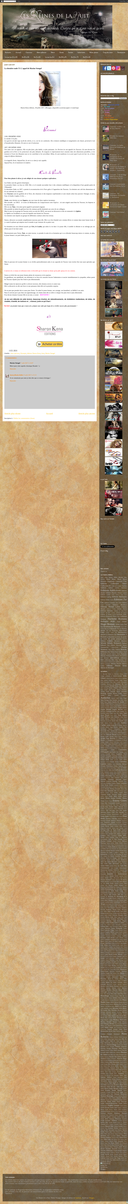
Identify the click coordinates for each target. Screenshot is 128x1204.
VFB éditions (115, 656)
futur (42, 353)
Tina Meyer (114, 1139)
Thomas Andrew (106, 1137)
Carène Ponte (116, 747)
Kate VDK (107, 907)
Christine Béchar (121, 764)
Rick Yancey (120, 1064)
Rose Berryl (119, 1070)
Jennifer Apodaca (116, 872)
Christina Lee (111, 764)
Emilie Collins (122, 794)
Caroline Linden (109, 747)
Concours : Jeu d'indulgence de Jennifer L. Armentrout (117, 195)
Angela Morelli (117, 709)
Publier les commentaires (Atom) (24, 418)
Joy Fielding (117, 887)
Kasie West (120, 902)
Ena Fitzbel (109, 807)
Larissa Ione (105, 926)
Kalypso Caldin (116, 898)
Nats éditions (111, 645)
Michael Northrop (116, 1012)
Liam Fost (121, 941)
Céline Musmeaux (117, 776)
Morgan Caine (117, 1022)
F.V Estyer (123, 814)
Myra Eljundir (118, 1023)
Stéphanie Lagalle (106, 1117)
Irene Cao (105, 848)
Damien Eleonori (105, 777)
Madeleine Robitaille (115, 971)
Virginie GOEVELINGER (112, 1152)
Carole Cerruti (105, 746)
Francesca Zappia (109, 822)
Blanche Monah (111, 734)
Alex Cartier (116, 682)
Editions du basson (121, 612)
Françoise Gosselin (121, 822)
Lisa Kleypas (111, 949)
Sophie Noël (113, 1107)
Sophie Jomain (113, 1105)
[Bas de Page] (127, 1203)
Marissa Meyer (117, 990)
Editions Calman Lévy (108, 594)
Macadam (117, 641)
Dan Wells (124, 777)
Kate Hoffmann (119, 906)
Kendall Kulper (109, 913)
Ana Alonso (115, 704)
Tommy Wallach (109, 1141)
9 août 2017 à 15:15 (30, 375)
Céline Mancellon (106, 776)
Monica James (108, 1020)
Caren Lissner (123, 742)
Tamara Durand (118, 1126)
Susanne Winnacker (115, 1119)
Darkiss (124, 586)
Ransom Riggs (122, 1058)
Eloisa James (109, 792)
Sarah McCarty (111, 1086)
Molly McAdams (118, 1018)
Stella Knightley (122, 1109)
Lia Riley (115, 941)
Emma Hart (104, 803)
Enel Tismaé (119, 807)
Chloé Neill (105, 759)
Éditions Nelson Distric (110, 661)
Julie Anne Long (117, 891)
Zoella (122, 1158)
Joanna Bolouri (105, 881)
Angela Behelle (106, 709)
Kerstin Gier (122, 915)
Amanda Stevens (112, 693)
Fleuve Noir (116, 616)
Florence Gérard (105, 820)
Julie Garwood (117, 893)
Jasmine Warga (113, 865)
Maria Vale (123, 979)
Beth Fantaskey (122, 733)
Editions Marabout (120, 605)
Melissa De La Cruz (120, 1004)
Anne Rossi (123, 717)
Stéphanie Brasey (113, 1115)
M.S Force (117, 969)
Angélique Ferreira (111, 711)
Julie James (124, 893)
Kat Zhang (114, 904)
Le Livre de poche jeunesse (111, 639)
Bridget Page (105, 738)
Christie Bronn (114, 762)
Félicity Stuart (109, 826)
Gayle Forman (105, 832)
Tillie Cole (107, 1139)
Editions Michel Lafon (110, 607)
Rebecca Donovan (113, 1060)
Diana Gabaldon (121, 783)
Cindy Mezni (113, 768)
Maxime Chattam (109, 1000)
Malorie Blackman (106, 975)
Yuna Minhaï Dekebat (116, 1156)
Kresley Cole (111, 921)
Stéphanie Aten (104, 1115)
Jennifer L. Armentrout (117, 874)
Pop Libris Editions (114, 649)
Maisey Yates (116, 973)
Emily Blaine (105, 798)
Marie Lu (109, 982)
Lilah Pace (108, 943)
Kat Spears (109, 904)
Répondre (13, 369)
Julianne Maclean (105, 891)
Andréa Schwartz (105, 707)
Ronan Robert (104, 1069)
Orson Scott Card (107, 1041)
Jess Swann (123, 878)
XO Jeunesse (105, 658)
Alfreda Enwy (113, 686)
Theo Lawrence (111, 1135)
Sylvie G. (119, 1122)
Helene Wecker (110, 843)
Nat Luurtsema (118, 1027)
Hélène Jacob (119, 624)
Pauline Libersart (121, 1046)
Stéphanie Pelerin (115, 1117)
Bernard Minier (122, 731)
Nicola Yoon (112, 1031)
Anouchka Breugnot (115, 719)
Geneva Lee (104, 833)
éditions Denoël (116, 663)
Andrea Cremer (105, 706)
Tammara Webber (113, 1128)
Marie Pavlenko (118, 982)
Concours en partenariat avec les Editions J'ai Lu (117, 185)
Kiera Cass (109, 917)
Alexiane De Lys (121, 684)
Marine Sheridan (114, 986)
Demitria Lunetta (111, 783)
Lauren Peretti (118, 932)
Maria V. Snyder (113, 979)
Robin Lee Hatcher (121, 1066)
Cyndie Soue (113, 772)
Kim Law (124, 917)
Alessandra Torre (108, 682)
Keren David (104, 915)
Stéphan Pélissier (122, 1111)
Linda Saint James (122, 945)
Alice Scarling (104, 688)
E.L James (120, 787)
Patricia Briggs (112, 1045)
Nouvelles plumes (121, 645)
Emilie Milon (113, 796)
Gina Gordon (110, 837)
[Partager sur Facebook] (15, 350)
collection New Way (111, 660)
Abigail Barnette (110, 678)
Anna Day (116, 713)
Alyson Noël (105, 691)
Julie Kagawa (104, 894)
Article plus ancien (86, 413)
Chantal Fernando (106, 756)
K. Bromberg (118, 896)
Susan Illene (104, 1119)
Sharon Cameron (118, 1096)
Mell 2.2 (118, 1006)
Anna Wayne (105, 715)
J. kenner (121, 852)
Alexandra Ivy (110, 684)
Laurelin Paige (109, 930)
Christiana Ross (105, 762)
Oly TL (124, 1039)
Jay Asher (120, 866)
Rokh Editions (119, 652)
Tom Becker (121, 1139)
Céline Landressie (122, 774)
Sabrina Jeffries (106, 1077)
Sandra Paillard (112, 1081)
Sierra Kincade (116, 1098)
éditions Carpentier (105, 663)
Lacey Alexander (116, 924)
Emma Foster (108, 801)
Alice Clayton (123, 686)
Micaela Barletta (122, 1010)
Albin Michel (108, 577)
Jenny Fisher (104, 878)
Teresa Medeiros (116, 1132)
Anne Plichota (105, 717)
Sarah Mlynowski (121, 1086)
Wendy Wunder (114, 1154)
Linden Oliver (104, 947)
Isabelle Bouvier (110, 850)
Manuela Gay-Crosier (116, 975)
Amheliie (105, 697)
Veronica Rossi (109, 1147)
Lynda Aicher (107, 964)
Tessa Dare (104, 1134)
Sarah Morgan (113, 1088)
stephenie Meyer (106, 1162)
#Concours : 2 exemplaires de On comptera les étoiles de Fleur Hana (117, 157)
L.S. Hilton (107, 924)
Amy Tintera (107, 702)
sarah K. (118, 1160)
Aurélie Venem (110, 725)
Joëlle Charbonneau (107, 889)
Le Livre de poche (121, 637)
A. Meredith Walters (117, 674)
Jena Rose (108, 872)
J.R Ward (124, 854)
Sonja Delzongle (122, 1101)
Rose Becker (111, 1070)
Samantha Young (110, 1079)
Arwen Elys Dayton (117, 721)
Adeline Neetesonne (109, 680)
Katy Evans (111, 911)
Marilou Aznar (105, 986)
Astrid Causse (108, 723)
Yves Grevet (109, 1158)
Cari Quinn (104, 744)
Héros (53, 52)
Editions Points (111, 609)
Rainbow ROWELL (111, 1058)
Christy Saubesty (118, 766)
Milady (103, 643)
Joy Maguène (123, 887)
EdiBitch (103, 588)
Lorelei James (120, 952)
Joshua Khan (109, 887)
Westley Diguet (123, 1154)
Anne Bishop (122, 715)
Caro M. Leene (122, 744)
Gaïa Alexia (113, 832)
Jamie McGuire (112, 862)
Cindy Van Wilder (122, 768)
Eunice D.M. (111, 812)
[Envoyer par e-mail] (10, 350)
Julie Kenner (113, 894)
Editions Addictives (111, 590)
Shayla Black (107, 1098)
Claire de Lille (104, 770)
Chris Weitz (123, 759)
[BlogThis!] (11, 350)
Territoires (109, 656)
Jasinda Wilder (105, 866)
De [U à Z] (86, 57)
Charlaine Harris (117, 756)
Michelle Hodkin (122, 1014)
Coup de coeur (108, 52)
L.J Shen (121, 922)
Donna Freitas (123, 785)
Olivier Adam (117, 1039)
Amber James (106, 695)
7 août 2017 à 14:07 (27, 363)
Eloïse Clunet (118, 792)
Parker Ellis (103, 1044)
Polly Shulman (116, 1052)
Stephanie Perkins (105, 1111)
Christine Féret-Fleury (107, 766)
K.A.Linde (109, 898)
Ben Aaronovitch (112, 731)
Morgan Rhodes (109, 1023)
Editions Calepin (122, 593)
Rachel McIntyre (105, 1056)
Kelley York (119, 911)
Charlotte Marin (122, 758)
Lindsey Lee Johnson (114, 947)
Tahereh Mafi (109, 1126)
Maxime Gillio (118, 1000)
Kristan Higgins (122, 921)
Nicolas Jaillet (119, 1031)
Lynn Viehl (115, 964)
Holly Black (108, 845)
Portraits (8, 52)
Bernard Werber (114, 732)
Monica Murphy (106, 1022)
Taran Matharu (118, 1130)
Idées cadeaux (41, 52)
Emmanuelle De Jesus (112, 805)
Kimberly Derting (105, 919)
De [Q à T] (74, 57)
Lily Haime (123, 943)
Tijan (102, 1139)
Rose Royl (108, 1071)
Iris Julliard (119, 848)
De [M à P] (62, 57)
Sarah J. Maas (118, 1085)
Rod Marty (123, 1068)
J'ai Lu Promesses (112, 630)
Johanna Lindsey (118, 883)
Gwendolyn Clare (106, 839)
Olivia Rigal (111, 1039)
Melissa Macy (111, 1006)
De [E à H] (25, 57)
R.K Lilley (110, 1055)
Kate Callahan (110, 906)
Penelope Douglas (106, 1048)
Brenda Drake (105, 736)
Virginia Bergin (117, 1150)
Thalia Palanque (119, 1133)
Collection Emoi (119, 583)
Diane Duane (104, 785)
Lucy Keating (119, 960)
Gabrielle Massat (111, 828)
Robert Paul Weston (109, 1066)
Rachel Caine (123, 1055)
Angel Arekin (122, 707)
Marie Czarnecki (113, 980)
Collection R (106, 586)
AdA (102, 577)
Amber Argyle (122, 693)
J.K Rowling (117, 854)
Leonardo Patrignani (110, 939)
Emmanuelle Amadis (114, 803)
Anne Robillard (114, 717)
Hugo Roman (108, 624)
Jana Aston (104, 863)
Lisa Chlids (124, 947)
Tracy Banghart (118, 1141)
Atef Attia (117, 723)
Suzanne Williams (111, 1120)
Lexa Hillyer (120, 939)
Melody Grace (108, 1008)
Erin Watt (119, 810)
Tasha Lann (108, 1132)
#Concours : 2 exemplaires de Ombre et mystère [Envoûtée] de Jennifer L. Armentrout (118, 167)
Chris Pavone (114, 759)
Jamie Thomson (122, 862)
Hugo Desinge (122, 621)
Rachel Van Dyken (115, 1057)
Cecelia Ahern (110, 754)
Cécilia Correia (105, 774)
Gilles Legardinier (112, 835)
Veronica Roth (117, 1147)
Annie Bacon (105, 719)
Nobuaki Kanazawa (113, 1034)
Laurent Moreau (122, 934)
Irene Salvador (112, 848)
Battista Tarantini (119, 727)
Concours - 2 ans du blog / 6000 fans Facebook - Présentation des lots (118, 176)
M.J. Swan (110, 969)
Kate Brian (103, 906)
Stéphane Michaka (106, 1113)
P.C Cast (116, 1041)
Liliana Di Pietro (115, 943)
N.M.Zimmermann (118, 1025)
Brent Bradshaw (122, 736)
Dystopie (23, 353)
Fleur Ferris (119, 816)
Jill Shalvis (124, 879)
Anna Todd (123, 713)
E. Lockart (114, 787)
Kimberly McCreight (117, 919)
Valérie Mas (103, 1145)
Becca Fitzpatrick (114, 729)
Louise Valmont (117, 956)
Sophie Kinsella (105, 1107)
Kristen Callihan (105, 922)
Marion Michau (105, 988)
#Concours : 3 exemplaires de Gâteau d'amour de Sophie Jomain (118, 204)
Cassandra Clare (108, 750)
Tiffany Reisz (123, 1137)
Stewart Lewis (114, 1111)
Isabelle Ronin (119, 850)
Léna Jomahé (119, 965)
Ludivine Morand (111, 962)
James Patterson (121, 860)
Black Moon (111, 579)
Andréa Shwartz (114, 707)
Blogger (91, 1198)
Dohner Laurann (114, 785)
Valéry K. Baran (111, 1145)
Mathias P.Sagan (114, 996)
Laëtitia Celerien (105, 936)
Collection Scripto (116, 586)
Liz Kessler (107, 952)
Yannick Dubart (105, 1156)
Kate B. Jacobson (122, 904)
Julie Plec (120, 894)
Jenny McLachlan (114, 878)
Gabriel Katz (118, 826)
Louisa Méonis (118, 954)
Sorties (70, 52)
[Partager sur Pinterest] (16, 350)
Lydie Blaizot (119, 962)
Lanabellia (124, 924)
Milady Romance (114, 643)
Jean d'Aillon (114, 868)
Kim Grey (117, 917)
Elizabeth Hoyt (119, 789)
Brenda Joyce (114, 736)
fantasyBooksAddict (16, 375)
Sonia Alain (111, 1101)
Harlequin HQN (108, 621)
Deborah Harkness (106, 781)
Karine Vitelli (113, 902)
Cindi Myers (107, 768)
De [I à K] (37, 57)
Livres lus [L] (49, 57)
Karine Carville (105, 902)
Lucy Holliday (110, 960)
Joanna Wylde (112, 881)
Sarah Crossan (110, 1084)
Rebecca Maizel (123, 1060)
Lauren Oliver (109, 932)
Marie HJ (120, 980)
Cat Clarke (112, 752)
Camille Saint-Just (114, 742)
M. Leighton (117, 967)
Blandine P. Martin (122, 734)
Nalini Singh (109, 1027)
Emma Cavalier (116, 798)
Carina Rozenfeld (112, 744)
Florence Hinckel (116, 820)
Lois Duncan (113, 952)
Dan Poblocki (115, 777)
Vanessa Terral (119, 1145)
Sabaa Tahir (123, 1075)
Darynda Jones (121, 779)
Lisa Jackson (104, 949)
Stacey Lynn (104, 1109)
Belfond (102, 579)
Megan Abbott (110, 1002)
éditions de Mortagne (107, 668)
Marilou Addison (122, 984)
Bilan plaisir (94, 52)
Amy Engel (123, 698)
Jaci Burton (111, 856)
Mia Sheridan (112, 1010)
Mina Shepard (108, 1017)
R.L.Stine (116, 1055)
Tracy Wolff (115, 1143)
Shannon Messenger (107, 1096)
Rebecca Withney (105, 1062)
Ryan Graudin (109, 1073)
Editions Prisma (122, 609)
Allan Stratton (123, 688)
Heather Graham (106, 841)
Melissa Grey (104, 1006)
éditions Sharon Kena (34, 353)
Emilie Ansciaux (112, 794)
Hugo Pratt (124, 845)
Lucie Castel (119, 958)
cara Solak (113, 1160)
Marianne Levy (104, 980)
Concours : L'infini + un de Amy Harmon (117, 127)
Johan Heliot (109, 883)
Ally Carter (104, 690)
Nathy (120, 1029)
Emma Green (120, 800)
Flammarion (109, 616)
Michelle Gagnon (111, 1014)
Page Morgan (123, 1041)
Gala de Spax (111, 830)
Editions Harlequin (119, 597)
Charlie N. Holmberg (111, 758)
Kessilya (103, 917)
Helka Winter (119, 843)
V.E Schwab (123, 1143)
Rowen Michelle (116, 1071)
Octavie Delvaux (113, 1037)
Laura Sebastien (105, 928)
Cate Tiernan (119, 752)
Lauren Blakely (119, 930)
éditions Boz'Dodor (121, 662)
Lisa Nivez (118, 949)
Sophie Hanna (104, 1105)
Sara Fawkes (123, 1083)
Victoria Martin (122, 1148)
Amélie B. (115, 702)
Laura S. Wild (123, 926)
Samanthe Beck (119, 1079)
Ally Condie (112, 689)
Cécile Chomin (122, 772)
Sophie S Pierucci (122, 1107)
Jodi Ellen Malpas (122, 881)
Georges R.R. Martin (114, 833)
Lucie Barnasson (110, 958)
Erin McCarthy (110, 810)
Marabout (124, 641)
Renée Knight (104, 1064)
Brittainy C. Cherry (116, 738)
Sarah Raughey (105, 1090)
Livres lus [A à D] (11, 57)
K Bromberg (109, 896)
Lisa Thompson (108, 950)
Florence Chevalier (111, 818)
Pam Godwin (114, 1043)
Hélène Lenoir (104, 847)
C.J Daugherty (110, 740)
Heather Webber (117, 841)
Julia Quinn (123, 889)
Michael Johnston (106, 1012)
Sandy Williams (105, 1083)
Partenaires (121, 52)
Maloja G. (123, 973)
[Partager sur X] (13, 350)
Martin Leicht (119, 992)
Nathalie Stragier (112, 1029)
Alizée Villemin (113, 688)
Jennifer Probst (113, 876)
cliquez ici (104, 571)
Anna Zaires (113, 715)
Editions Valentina (107, 611)
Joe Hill (103, 883)
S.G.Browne (108, 1075)
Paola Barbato (123, 1043)
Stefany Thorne (113, 1109)
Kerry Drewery (112, 915)
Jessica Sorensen (106, 879)
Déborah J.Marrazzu (106, 787)
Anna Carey (109, 713)
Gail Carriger (119, 828)
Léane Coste (104, 965)
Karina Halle (123, 900)
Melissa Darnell (109, 1004)
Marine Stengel (50, 353)
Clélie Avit (111, 770)
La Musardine (110, 637)
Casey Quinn (123, 747)
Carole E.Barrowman (116, 746)
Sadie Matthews (117, 1077)
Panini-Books (115, 647)
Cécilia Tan (113, 774)
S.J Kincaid (115, 1075)
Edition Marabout (121, 588)
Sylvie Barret (113, 1122)
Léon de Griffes (109, 967)
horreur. (121, 660)
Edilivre (110, 588)
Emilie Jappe (104, 796)
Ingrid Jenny (121, 847)
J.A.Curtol (110, 854)
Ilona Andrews (112, 847)
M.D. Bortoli (104, 969)
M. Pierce (124, 967)
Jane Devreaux (114, 863)
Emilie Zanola (122, 796)
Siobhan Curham (118, 1100)
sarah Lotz (124, 1160)
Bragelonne (111, 581)
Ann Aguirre (120, 711)
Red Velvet (111, 652)
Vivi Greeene (123, 1152)
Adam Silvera (118, 678)
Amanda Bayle (115, 691)
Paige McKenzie (105, 1043)
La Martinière (110, 634)
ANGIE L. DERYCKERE (113, 676)
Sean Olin (110, 1094)
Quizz (61, 52)
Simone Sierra (109, 1099)
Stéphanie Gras (123, 1115)
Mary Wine (123, 994)
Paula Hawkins (110, 1046)
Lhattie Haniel (108, 941)
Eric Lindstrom (109, 808)
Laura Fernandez (113, 926)
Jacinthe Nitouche (121, 856)
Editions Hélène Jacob (107, 600)
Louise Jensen (108, 956)
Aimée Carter (119, 680)
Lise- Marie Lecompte (118, 950)
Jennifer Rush (123, 876)
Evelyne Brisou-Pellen (113, 814)
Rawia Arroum (104, 1060)
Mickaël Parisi (104, 1016)
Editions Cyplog (106, 597)
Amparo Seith (115, 698)
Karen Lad (124, 898)
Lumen (110, 641)
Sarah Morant (104, 1088)
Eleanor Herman (109, 789)
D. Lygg (124, 776)
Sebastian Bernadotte (120, 1094)
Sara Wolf (103, 1085)
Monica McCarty (120, 1020)
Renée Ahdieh (123, 1062)
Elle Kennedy (108, 791)
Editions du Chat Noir (120, 611)
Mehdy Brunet (118, 1002)
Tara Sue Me (104, 1130)
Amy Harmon (113, 700)
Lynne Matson (123, 964)
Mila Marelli (119, 1016)
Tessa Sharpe (111, 1133)
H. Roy (114, 839)
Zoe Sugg (117, 1158)
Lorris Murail (108, 954)
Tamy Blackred (123, 1128)
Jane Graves (123, 863)
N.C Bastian (108, 1025)
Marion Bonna (123, 986)
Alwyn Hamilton (122, 690)
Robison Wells (114, 1068)
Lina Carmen (112, 945)
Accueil (18, 52)
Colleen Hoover (120, 770)
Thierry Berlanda (122, 1135)
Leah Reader (111, 937)
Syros (118, 654)
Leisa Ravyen (119, 937)
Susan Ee (124, 1117)
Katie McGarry (122, 909)
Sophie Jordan (123, 1105)
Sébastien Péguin (118, 1124)
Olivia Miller (104, 1039)
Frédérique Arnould (106, 824)
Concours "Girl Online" (117, 212)
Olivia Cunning (123, 1037)
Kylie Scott (114, 922)
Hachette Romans (117, 618)
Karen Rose (116, 900)
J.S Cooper (104, 856)
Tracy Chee (107, 1143)
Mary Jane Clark (115, 994)
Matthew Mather (108, 998)
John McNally (109, 885)
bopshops (78, 1198)
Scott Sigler (119, 1092)
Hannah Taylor (122, 839)
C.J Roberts (117, 740)
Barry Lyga (109, 727)
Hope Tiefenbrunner (116, 845)
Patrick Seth (120, 1044)
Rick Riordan (112, 1064)
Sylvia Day (104, 1122)
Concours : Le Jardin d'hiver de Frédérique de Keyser (117, 147)
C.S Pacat (124, 740)
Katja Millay (104, 911)
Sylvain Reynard (122, 1120)
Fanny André (105, 816)
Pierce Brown (118, 1050)
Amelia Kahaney (120, 695)
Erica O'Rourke (118, 808)
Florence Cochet (122, 818)
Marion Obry (116, 988)
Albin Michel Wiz (120, 577)
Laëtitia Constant (116, 936)
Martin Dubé (111, 992)
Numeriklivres (104, 647)
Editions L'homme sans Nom (112, 603)
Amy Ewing (104, 700)
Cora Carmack (105, 772)
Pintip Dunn (109, 1052)
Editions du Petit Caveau (108, 612)
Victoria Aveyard (111, 1148)
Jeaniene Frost (112, 870)
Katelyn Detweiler (116, 908)
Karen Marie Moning (107, 900)
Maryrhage (105, 996)
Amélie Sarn (108, 704)
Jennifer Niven (104, 876)
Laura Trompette (116, 928)
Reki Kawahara (114, 1062)
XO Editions (123, 656)
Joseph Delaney (118, 885)
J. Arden (115, 852)
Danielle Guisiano (107, 779)
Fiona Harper (112, 816)
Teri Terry (124, 1132)
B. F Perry (118, 725)
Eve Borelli (120, 812)
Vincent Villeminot (107, 1150)
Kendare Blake (116, 913)
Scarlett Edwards (110, 1092)
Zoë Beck (106, 1160)
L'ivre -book (109, 632)
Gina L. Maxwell (121, 837)
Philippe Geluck (109, 1050)
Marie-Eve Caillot (112, 984)
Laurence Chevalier (111, 934)
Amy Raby (120, 700)
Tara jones (111, 1130)
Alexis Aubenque (105, 686)
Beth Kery (103, 734)
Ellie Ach (116, 791)
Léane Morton (112, 965)
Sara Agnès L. (114, 1083)
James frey (104, 862)
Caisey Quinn (105, 742)
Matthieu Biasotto (118, 998)
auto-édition (114, 658)
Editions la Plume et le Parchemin (111, 614)
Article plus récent (12, 413)
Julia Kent (116, 889)
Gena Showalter (122, 832)
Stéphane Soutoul (120, 1113)
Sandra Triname (122, 1081)
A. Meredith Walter (106, 674)
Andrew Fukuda (122, 706)
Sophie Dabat (123, 1103)
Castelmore (119, 581)
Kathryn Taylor (111, 909)
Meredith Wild (117, 1008)
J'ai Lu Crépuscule (110, 629)
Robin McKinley (105, 1068)
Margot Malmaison (112, 977)
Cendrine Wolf (121, 754)
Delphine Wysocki (117, 781)
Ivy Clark (109, 852)
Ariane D (108, 720)
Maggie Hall (109, 973)
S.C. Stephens (119, 1073)
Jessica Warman (116, 879)
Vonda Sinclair (105, 1154)
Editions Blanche (111, 593)
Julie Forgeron (109, 893)
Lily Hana (104, 945)
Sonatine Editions (111, 654)
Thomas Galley (115, 1137)
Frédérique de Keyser (117, 824)
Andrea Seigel (113, 706)
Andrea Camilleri (122, 704)
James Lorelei (111, 860)
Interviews (81, 52)
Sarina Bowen (117, 1090)
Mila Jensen (112, 1016)
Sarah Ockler (123, 1088)
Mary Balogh (107, 993)
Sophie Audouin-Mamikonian (109, 1103)
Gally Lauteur (122, 830)
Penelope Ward (117, 1048)
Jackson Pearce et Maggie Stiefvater (112, 858)
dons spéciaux (15, 353)
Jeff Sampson (120, 870)
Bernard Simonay (105, 732)
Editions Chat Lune (121, 594)
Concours (29, 52)
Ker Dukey (124, 913)
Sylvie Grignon (109, 1124)
